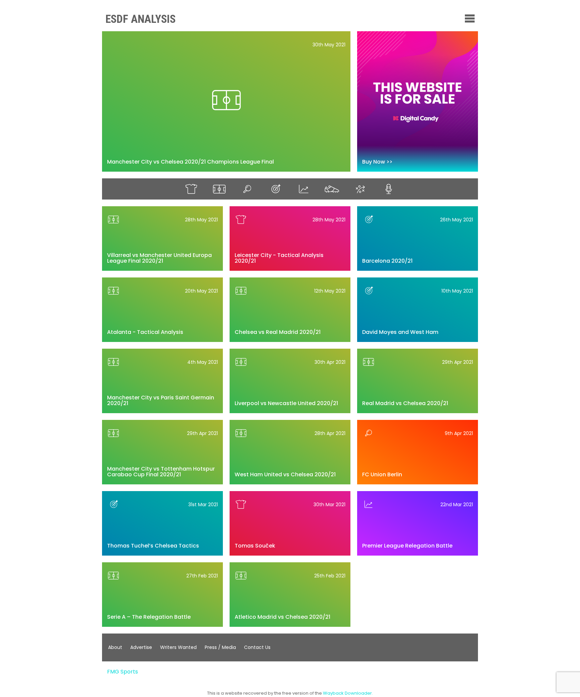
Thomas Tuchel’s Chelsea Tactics (153, 546)
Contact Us (257, 647)
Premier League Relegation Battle (407, 546)
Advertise (141, 647)
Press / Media (220, 647)
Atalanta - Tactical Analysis (145, 332)
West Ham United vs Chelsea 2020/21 (285, 474)
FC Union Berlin (382, 474)
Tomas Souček (255, 546)
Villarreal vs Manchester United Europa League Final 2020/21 (159, 258)
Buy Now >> (377, 162)
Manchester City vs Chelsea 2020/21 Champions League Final (190, 162)
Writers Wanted (178, 647)
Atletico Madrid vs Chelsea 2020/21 (282, 617)
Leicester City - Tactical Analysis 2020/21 (279, 258)
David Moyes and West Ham (400, 332)
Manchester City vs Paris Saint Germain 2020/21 (160, 400)
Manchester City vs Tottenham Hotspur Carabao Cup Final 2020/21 (161, 472)
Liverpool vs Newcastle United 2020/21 (286, 403)
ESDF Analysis (140, 19)
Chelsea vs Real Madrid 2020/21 (278, 332)
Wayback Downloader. (348, 693)
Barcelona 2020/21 (387, 261)
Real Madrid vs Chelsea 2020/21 (405, 403)
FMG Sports (122, 672)
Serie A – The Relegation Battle (149, 617)
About (115, 647)
